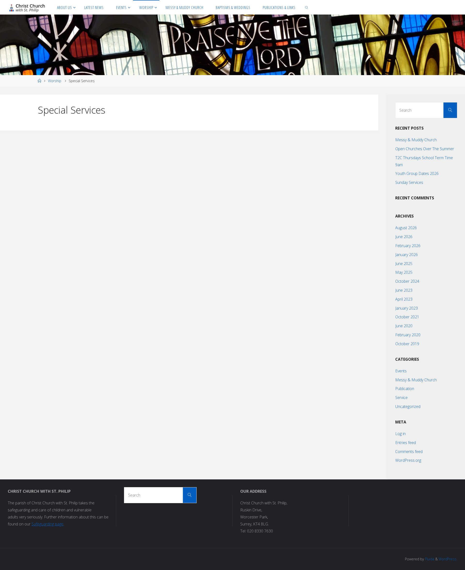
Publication (404, 388)
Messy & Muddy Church (416, 139)
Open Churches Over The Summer (424, 148)
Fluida (429, 559)
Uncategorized (407, 406)
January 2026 (406, 254)
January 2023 (406, 308)
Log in (400, 433)
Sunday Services (409, 182)
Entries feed (405, 442)
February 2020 (407, 334)
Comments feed (409, 451)
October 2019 (407, 343)
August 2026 (406, 227)
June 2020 (403, 325)
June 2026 (403, 236)
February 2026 (407, 245)
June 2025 (403, 263)
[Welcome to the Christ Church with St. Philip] (27, 7)
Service (401, 397)
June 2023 (403, 290)
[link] (307, 7)
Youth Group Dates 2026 (417, 173)
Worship (54, 80)
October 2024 (407, 281)
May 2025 (403, 272)
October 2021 (407, 317)
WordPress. (448, 559)
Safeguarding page (47, 524)
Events (401, 371)
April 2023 (403, 299)
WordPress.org (408, 460)
